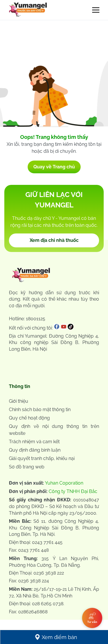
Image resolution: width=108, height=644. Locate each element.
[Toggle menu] (95, 10)
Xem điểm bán (59, 637)
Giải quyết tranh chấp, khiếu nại (42, 458)
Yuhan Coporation (64, 483)
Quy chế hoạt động (29, 418)
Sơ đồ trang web (26, 467)
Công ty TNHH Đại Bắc (73, 491)
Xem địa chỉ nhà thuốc (54, 240)
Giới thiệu (18, 401)
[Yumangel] (28, 11)
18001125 (35, 318)
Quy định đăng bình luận (34, 450)
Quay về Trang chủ (54, 167)
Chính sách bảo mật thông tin (40, 409)
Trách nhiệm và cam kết (34, 441)
